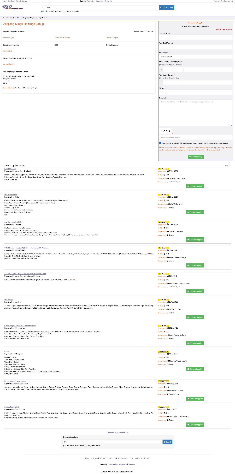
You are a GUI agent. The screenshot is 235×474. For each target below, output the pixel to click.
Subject (161, 88)
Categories (90, 1)
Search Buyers (21, 1)
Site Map (103, 458)
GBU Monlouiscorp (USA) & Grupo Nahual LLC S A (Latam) (26, 248)
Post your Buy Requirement (223, 1)
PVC (18, 18)
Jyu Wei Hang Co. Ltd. (12, 222)
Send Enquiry (196, 157)
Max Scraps (8, 300)
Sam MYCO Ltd (10, 169)
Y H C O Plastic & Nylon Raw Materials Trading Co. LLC (25, 274)
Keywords (99, 1)
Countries (108, 1)
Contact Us (112, 458)
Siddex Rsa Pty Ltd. (11, 407)
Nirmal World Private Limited (15, 381)
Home (5, 18)
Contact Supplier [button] (196, 186)
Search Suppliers (166, 7)
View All (227, 166)
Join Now (11, 1)
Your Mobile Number (166, 75)
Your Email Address (166, 43)
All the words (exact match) (53, 11)
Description (163, 98)
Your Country (163, 53)
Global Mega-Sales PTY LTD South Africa (20, 326)
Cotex (6, 351)
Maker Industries (10, 195)
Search (168, 442)
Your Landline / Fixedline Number (170, 62)
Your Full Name (164, 33)
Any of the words (73, 11)
